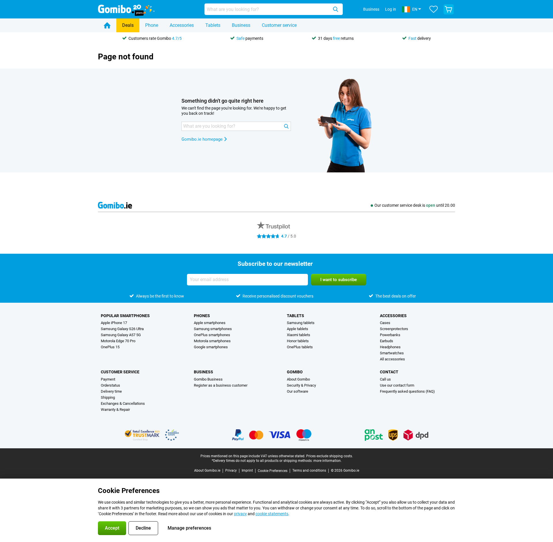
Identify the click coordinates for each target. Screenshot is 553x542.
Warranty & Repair (115, 409)
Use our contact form (397, 385)
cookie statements (271, 513)
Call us (385, 379)
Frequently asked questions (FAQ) (407, 391)
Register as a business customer (220, 385)
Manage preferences (189, 528)
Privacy (231, 470)
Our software (297, 391)
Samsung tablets (301, 323)
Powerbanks (390, 335)
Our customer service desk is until (414, 205)
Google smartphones (211, 347)
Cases (385, 323)
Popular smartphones (125, 315)
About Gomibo (298, 379)
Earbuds (386, 341)
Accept (112, 528)
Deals (128, 25)
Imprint (247, 470)
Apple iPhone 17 (114, 323)
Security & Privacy (301, 385)
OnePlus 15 (110, 347)
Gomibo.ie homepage (202, 139)
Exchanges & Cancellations (123, 403)
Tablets (212, 25)
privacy (240, 513)
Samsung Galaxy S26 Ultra (122, 329)
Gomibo (295, 372)
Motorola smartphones (212, 341)
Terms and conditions (309, 470)
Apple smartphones (210, 323)
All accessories (392, 359)
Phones (202, 315)
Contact (389, 372)
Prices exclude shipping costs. (329, 456)
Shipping (108, 397)
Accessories (182, 25)
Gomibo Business (208, 379)
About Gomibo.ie (207, 470)
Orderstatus (110, 385)
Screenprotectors (394, 329)
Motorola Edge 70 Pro (118, 341)
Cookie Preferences (272, 471)
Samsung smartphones (213, 329)
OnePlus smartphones (212, 335)
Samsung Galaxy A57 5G (121, 335)
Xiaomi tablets (298, 335)
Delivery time (111, 391)
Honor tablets (298, 341)
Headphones (390, 347)
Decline (143, 528)
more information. (327, 461)
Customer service (279, 25)
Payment (108, 379)
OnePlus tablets (300, 347)
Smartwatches (392, 353)
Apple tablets (297, 329)
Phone (151, 25)
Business (241, 25)
